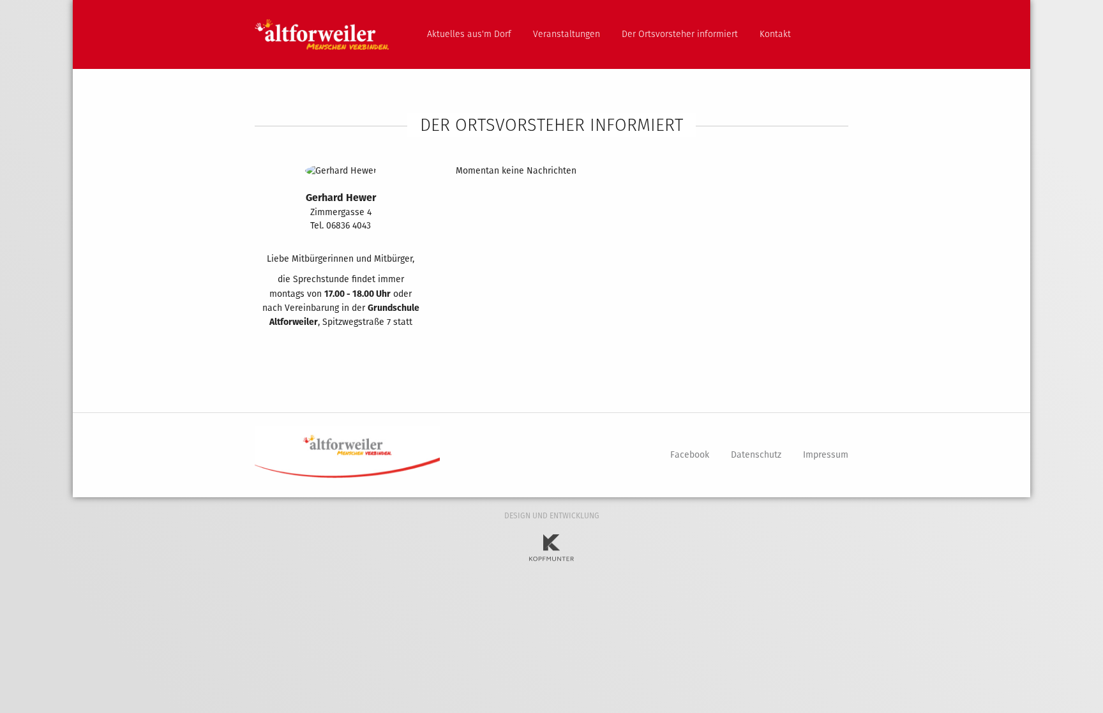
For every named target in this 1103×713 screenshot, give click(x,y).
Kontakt (775, 33)
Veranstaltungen (566, 33)
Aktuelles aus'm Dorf (469, 33)
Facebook (689, 454)
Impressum (825, 454)
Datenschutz (756, 454)
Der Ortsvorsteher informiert (680, 33)
